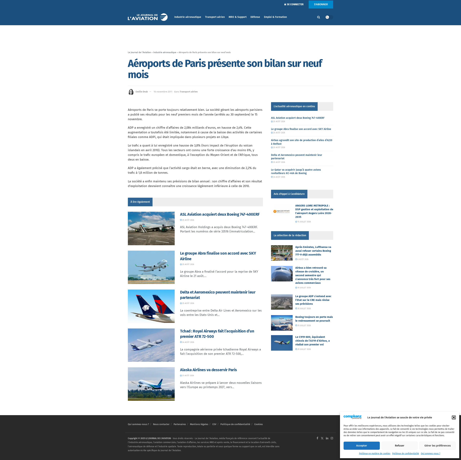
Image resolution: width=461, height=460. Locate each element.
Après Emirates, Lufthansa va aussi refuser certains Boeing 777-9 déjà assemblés (313, 250)
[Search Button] (318, 17)
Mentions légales (199, 424)
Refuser (399, 445)
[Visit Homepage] (148, 17)
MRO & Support (238, 17)
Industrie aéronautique (187, 17)
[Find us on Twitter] (322, 438)
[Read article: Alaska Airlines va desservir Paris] (151, 384)
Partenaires (180, 424)
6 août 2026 (302, 259)
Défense (255, 17)
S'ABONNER (321, 4)
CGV (214, 424)
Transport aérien (215, 17)
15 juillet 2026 (304, 222)
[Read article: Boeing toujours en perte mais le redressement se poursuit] (282, 323)
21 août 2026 (188, 375)
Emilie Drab (142, 91)
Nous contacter (161, 424)
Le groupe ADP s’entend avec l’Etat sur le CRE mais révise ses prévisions (313, 300)
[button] (454, 417)
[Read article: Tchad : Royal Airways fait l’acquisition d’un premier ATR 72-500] (151, 345)
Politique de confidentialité (405, 453)
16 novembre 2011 (163, 91)
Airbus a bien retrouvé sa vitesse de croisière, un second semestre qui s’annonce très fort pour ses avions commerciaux (312, 275)
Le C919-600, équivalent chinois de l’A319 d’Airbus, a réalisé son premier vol (312, 340)
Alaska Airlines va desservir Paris (208, 369)
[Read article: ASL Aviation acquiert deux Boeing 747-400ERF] (151, 228)
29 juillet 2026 (304, 325)
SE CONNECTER (295, 4)
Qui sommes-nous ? (430, 453)
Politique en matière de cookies (374, 453)
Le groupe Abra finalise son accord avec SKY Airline (301, 129)
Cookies (258, 424)
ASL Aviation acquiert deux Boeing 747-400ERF (220, 214)
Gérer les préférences (437, 445)
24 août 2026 (188, 342)
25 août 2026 (188, 220)
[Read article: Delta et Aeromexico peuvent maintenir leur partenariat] (151, 306)
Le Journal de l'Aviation (139, 52)
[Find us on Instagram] (332, 438)
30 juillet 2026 (304, 287)
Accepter (361, 445)
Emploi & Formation (275, 17)
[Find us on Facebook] (317, 438)
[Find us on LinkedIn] (327, 438)
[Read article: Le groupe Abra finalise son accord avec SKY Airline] (151, 267)
